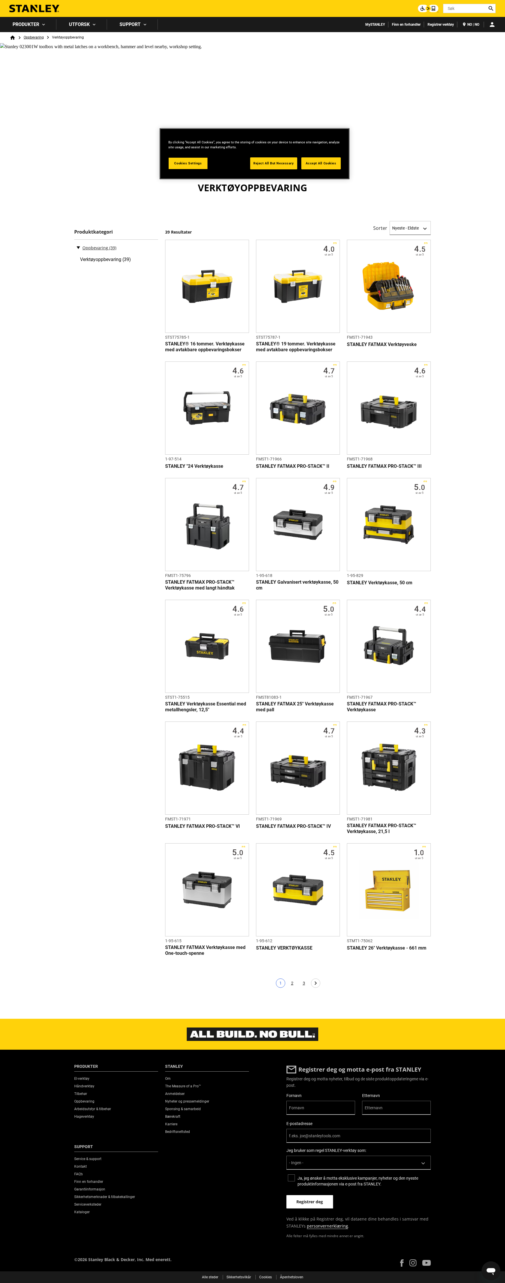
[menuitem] (28, 24)
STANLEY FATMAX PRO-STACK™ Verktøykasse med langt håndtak (200, 585)
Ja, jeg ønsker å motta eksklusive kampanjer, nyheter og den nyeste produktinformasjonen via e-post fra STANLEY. (358, 1181)
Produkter (26, 24)
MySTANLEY (375, 24)
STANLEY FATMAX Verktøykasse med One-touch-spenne (205, 950)
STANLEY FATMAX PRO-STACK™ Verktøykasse (381, 706)
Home (12, 38)
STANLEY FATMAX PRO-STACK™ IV (293, 826)
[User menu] (492, 24)
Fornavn (294, 1095)
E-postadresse (299, 1123)
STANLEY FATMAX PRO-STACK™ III (384, 466)
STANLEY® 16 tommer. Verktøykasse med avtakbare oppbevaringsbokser (205, 346)
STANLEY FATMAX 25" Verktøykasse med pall (295, 706)
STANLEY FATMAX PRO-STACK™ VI (202, 826)
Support (130, 24)
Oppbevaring (34, 37)
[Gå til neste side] (315, 983)
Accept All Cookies (321, 163)
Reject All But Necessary (273, 163)
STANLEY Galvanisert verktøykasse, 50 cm (297, 585)
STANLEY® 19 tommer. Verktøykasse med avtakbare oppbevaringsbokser (295, 346)
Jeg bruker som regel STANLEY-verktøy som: (326, 1150)
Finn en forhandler (406, 24)
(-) (78, 247)
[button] (402, 1263)
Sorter (380, 228)
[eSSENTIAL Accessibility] (428, 8)
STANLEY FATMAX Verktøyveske (382, 344)
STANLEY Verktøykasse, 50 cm (379, 582)
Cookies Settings (188, 163)
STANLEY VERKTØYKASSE (284, 948)
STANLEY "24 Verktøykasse (194, 466)
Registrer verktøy (441, 24)
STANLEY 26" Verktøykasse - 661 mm (386, 948)
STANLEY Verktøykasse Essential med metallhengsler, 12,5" (205, 706)
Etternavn (371, 1095)
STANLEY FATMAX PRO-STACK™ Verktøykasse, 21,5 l (381, 828)
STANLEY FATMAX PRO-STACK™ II (292, 466)
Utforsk (79, 24)
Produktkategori (93, 232)
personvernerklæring (327, 1226)
